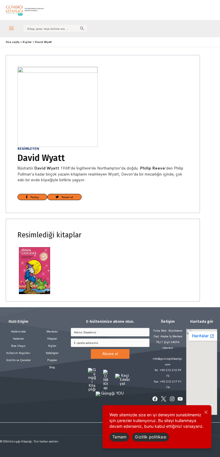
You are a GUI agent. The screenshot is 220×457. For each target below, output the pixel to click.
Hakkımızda (18, 331)
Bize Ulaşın (18, 346)
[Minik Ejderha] (34, 270)
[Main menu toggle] (11, 28)
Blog (52, 367)
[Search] (82, 28)
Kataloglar (52, 353)
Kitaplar (52, 338)
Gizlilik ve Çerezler (18, 360)
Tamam (119, 436)
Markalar (52, 331)
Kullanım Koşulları (18, 353)
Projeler (52, 360)
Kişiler (52, 346)
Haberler (18, 338)
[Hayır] (206, 412)
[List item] (155, 398)
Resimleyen (28, 149)
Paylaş (33, 197)
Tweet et (66, 197)
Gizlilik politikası (150, 436)
